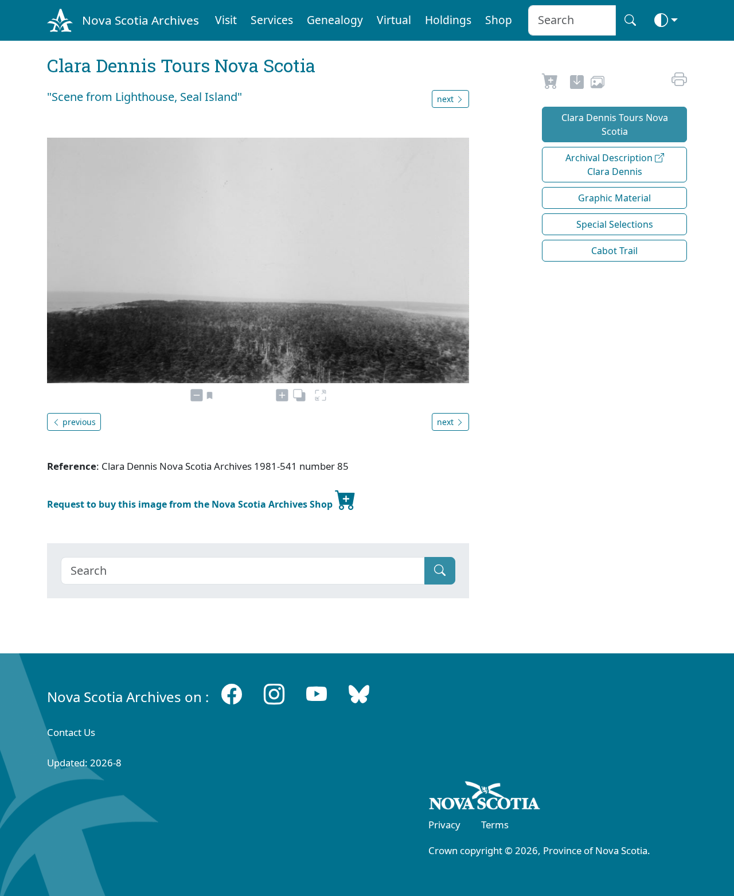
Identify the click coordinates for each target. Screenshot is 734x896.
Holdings (448, 20)
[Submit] (439, 571)
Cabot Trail (614, 250)
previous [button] (78, 421)
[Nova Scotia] (484, 798)
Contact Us (71, 732)
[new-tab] (577, 83)
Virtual (394, 20)
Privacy (444, 824)
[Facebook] (231, 694)
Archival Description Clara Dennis (610, 164)
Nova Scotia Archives (140, 20)
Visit (226, 20)
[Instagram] (274, 694)
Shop (498, 20)
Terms (495, 824)
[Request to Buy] (550, 83)
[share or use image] (597, 83)
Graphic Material (614, 198)
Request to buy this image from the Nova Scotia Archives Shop (191, 504)
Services (272, 20)
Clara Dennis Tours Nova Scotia (614, 124)
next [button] (446, 99)
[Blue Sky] (358, 694)
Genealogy (335, 20)
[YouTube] (316, 694)
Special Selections (614, 224)
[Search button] (630, 20)
